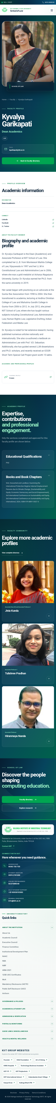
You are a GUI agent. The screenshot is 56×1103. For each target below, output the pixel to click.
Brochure (13, 1093)
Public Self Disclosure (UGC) (14, 989)
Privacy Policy (24, 1093)
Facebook (5, 223)
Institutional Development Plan (15, 952)
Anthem (5, 993)
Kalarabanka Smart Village (38, 1077)
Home (4, 100)
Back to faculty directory (30, 161)
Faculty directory (26, 800)
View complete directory (10, 553)
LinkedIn (5, 219)
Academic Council (9, 938)
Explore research (26, 808)
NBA (4, 961)
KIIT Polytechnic (22, 1071)
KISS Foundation (23, 1060)
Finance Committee (10, 947)
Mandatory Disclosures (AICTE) (15, 984)
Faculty (12, 100)
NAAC (4, 956)
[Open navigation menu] (51, 10)
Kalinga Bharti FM (25, 1083)
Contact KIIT (8, 846)
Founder (7, 1060)
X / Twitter (5, 226)
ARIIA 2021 (6, 970)
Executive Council (9, 942)
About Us (6, 933)
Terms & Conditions (39, 1093)
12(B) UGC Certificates (11, 975)
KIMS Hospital (9, 1066)
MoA (4, 979)
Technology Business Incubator (32, 1066)
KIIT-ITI (6, 1071)
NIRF (4, 965)
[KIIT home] (28, 829)
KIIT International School (13, 1077)
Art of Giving (40, 1060)
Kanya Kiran (8, 1083)
